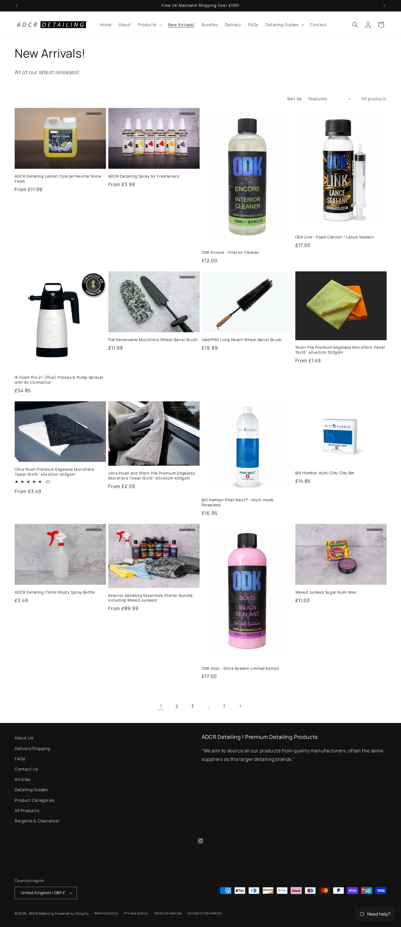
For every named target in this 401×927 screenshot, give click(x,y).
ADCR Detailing (41, 913)
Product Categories (35, 800)
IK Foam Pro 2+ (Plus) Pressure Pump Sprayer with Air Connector (59, 380)
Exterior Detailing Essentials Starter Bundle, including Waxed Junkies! (151, 598)
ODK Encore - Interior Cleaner (230, 252)
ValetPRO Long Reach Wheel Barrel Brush (242, 339)
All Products (27, 810)
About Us (24, 738)
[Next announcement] (384, 5)
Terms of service (168, 913)
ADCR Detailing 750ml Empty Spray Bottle (55, 592)
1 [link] (161, 706)
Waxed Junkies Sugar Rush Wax (325, 592)
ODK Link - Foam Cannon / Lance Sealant (334, 237)
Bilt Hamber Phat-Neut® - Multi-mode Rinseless (238, 502)
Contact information (205, 913)
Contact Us (26, 769)
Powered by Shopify (72, 913)
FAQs (20, 758)
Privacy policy (136, 913)
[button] (149, 25)
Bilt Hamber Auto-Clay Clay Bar (325, 472)
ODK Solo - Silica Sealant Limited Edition (240, 668)
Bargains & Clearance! (37, 821)
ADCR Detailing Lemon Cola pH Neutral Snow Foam (58, 179)
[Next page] (240, 705)
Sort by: (295, 98)
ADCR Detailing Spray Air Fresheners (144, 176)
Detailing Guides (31, 789)
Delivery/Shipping (32, 748)
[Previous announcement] (16, 5)
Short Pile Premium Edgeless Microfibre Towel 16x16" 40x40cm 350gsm (340, 350)
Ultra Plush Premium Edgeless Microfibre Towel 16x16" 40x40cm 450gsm (54, 472)
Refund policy (106, 913)
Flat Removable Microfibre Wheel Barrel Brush (153, 339)
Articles (23, 779)
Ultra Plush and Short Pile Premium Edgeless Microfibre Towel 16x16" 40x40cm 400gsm (151, 476)
